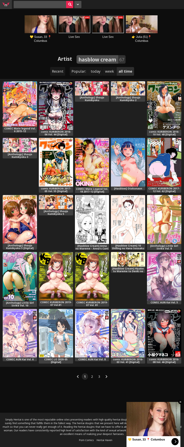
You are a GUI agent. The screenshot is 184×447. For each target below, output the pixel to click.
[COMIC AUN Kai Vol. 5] (164, 276)
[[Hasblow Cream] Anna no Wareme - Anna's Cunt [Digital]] (92, 219)
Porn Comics (86, 440)
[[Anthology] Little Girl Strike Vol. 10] (20, 276)
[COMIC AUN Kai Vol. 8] (92, 333)
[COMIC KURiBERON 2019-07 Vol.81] (56, 276)
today (95, 71)
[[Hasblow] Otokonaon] (128, 162)
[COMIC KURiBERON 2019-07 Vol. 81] (92, 276)
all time (125, 71)
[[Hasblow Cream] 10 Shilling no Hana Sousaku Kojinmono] (128, 219)
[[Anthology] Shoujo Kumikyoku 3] (20, 145)
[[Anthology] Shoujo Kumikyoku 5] (56, 202)
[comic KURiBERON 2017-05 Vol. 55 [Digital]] (56, 162)
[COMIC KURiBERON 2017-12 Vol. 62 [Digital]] (164, 162)
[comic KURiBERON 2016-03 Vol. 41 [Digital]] (128, 333)
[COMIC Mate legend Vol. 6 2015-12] (20, 104)
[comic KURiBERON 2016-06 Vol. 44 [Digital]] (56, 105)
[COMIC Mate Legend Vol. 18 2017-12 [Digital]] (92, 162)
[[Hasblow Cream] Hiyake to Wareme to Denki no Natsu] (128, 259)
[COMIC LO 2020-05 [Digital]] (56, 333)
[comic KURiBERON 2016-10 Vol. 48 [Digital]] (164, 105)
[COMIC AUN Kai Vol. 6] (20, 333)
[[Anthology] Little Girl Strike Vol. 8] (164, 219)
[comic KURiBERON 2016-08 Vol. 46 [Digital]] (164, 333)
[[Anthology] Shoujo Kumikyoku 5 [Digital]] (20, 219)
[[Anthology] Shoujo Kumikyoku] (92, 88)
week (109, 71)
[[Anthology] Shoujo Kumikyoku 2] (128, 88)
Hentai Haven (104, 440)
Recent (57, 71)
